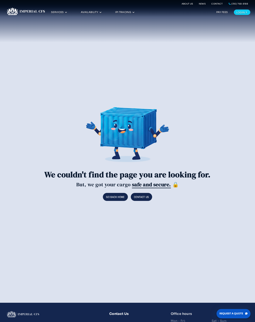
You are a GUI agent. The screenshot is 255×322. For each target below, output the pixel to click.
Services (57, 12)
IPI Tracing (123, 12)
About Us (187, 3)
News (202, 3)
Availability (89, 12)
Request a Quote (231, 313)
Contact (216, 3)
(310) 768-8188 (239, 3)
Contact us (141, 197)
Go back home (115, 197)
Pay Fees (222, 12)
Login (240, 12)
